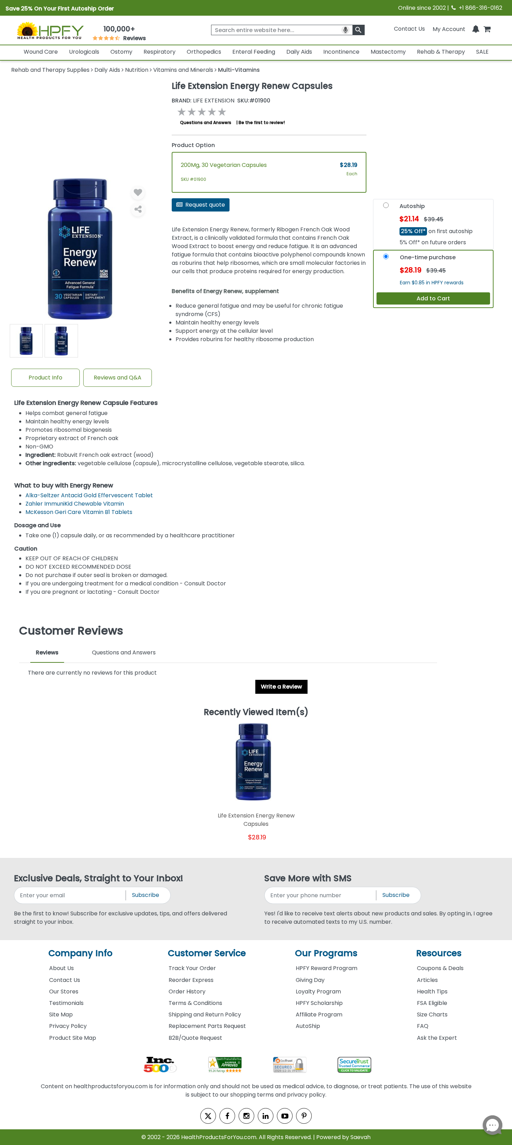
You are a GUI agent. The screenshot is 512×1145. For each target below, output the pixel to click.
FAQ (422, 1026)
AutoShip (308, 1026)
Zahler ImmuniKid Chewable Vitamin (74, 504)
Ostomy (121, 52)
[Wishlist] (138, 193)
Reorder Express (191, 980)
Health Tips (432, 992)
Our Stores (63, 992)
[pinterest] (304, 1116)
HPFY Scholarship (319, 1003)
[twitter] (208, 1116)
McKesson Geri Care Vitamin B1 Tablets (78, 512)
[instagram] (246, 1116)
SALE (482, 52)
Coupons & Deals (440, 968)
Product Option (193, 145)
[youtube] (285, 1116)
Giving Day (310, 980)
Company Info (80, 953)
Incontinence (341, 52)
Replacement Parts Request (207, 1026)
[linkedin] (265, 1116)
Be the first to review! (262, 122)
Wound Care (41, 52)
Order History (187, 992)
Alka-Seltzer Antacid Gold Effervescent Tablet (89, 495)
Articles (427, 980)
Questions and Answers (205, 122)
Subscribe (145, 895)
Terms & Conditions (195, 1003)
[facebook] (227, 1116)
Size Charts (432, 1014)
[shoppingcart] (486, 29)
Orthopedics (204, 52)
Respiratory (159, 52)
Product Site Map (72, 1038)
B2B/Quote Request (195, 1038)
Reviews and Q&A (117, 378)
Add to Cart (433, 298)
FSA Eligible (432, 1003)
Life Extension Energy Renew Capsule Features (86, 403)
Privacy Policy (68, 1026)
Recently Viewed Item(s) (256, 712)
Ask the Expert (437, 1038)
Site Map (61, 1014)
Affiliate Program (319, 1014)
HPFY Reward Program (326, 968)
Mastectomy (388, 52)
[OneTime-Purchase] (386, 258)
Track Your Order (192, 968)
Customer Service (207, 953)
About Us (61, 968)
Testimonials (66, 1003)
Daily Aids (299, 52)
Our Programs (326, 953)
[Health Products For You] (50, 30)
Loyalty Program (318, 992)
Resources (438, 953)
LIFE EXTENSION (203, 100)
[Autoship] (386, 207)
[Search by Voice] (345, 30)
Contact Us (409, 29)
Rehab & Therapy (441, 52)
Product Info (45, 378)
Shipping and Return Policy (205, 1014)
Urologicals (84, 52)
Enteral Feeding (253, 52)
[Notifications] (476, 29)
